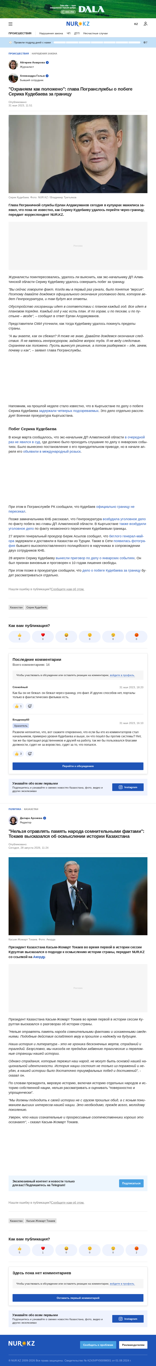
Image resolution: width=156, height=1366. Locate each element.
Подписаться (131, 1183)
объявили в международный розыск (52, 451)
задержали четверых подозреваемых (69, 411)
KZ (136, 23)
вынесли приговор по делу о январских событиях (95, 558)
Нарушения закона (51, 33)
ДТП (77, 33)
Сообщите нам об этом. (67, 589)
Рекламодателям (133, 1344)
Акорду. (39, 957)
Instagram (130, 787)
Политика (15, 809)
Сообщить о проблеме (98, 1344)
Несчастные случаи (95, 33)
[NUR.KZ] (78, 24)
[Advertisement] (78, 245)
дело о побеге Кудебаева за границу (111, 570)
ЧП (68, 33)
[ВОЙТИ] (145, 24)
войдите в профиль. (122, 675)
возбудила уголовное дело (124, 519)
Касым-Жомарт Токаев (40, 1220)
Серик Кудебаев (36, 607)
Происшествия (20, 33)
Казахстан (16, 607)
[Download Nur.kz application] (78, 9)
